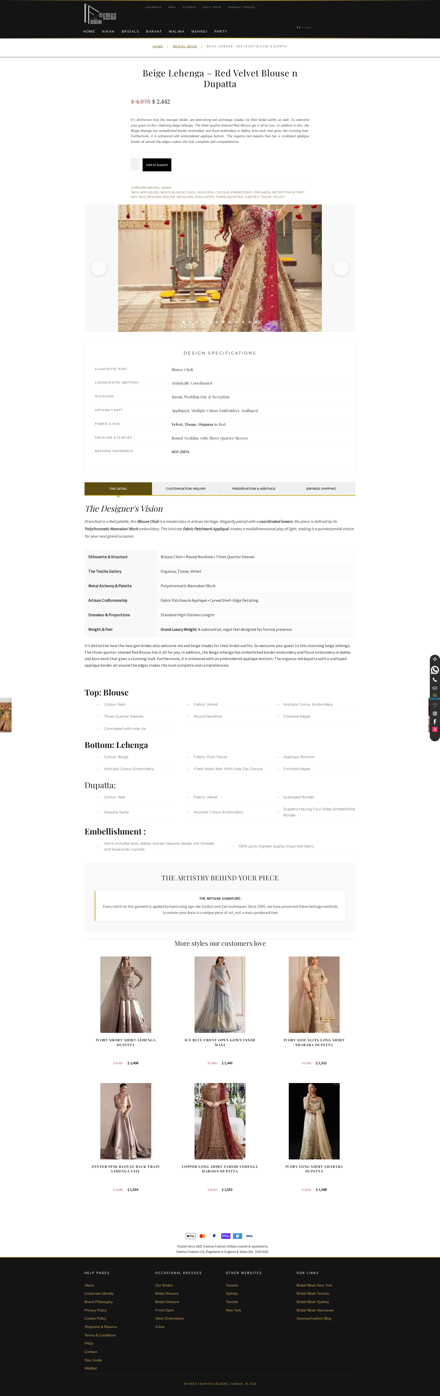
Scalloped (204, 197)
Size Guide (93, 1360)
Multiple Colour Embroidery (225, 192)
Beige (166, 192)
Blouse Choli (184, 192)
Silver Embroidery (169, 1318)
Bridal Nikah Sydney (313, 1302)
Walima (177, 31)
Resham (154, 197)
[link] (434, 670)
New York (233, 1310)
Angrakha (153, 7)
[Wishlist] (435, 705)
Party (221, 31)
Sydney (232, 1293)
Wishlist (91, 1368)
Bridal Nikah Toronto (313, 1293)
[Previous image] (98, 268)
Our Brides (164, 1285)
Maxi (172, 7)
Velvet (279, 197)
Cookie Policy (95, 1318)
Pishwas (189, 7)
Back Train (212, 7)
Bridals (131, 31)
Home (89, 31)
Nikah (108, 31)
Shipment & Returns (101, 1327)
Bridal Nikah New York (314, 1285)
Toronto (232, 1285)
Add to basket (157, 164)
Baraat (154, 31)
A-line (159, 1327)
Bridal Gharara (167, 1302)
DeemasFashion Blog (314, 1318)
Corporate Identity (99, 1293)
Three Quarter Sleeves (237, 197)
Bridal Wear (185, 46)
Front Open (164, 1310)
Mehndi (199, 31)
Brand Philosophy (99, 1302)
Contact (91, 1352)
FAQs (89, 1343)
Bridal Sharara (166, 1293)
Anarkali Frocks (241, 7)
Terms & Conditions (100, 1335)
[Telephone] (435, 680)
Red (142, 197)
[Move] (435, 659)
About (89, 1285)
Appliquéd (149, 192)
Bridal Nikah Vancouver (315, 1310)
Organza (262, 192)
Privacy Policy (96, 1310)
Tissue (266, 197)
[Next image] (341, 268)
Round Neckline (178, 197)
